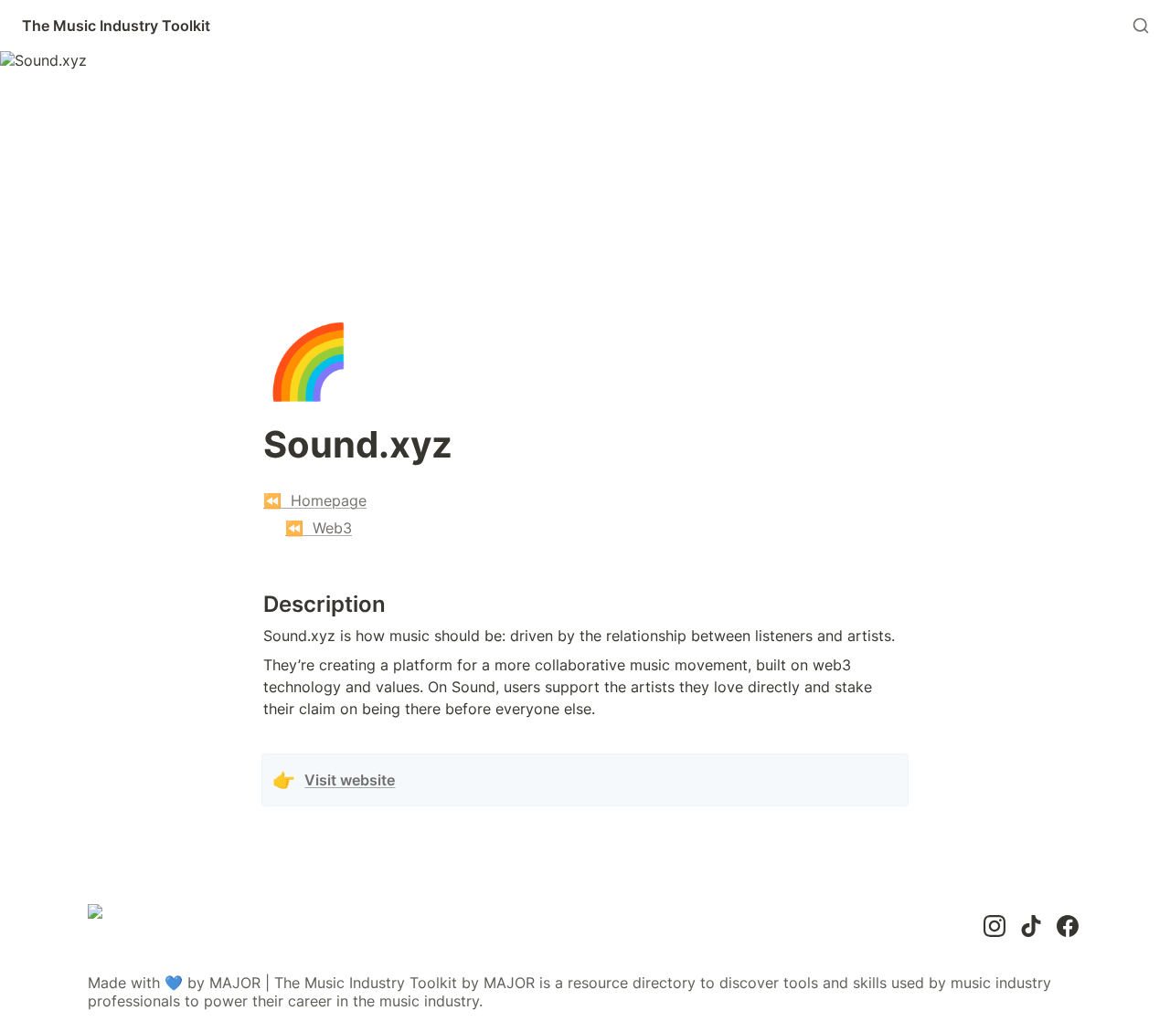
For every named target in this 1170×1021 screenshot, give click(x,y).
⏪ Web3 (318, 528)
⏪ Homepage (315, 500)
